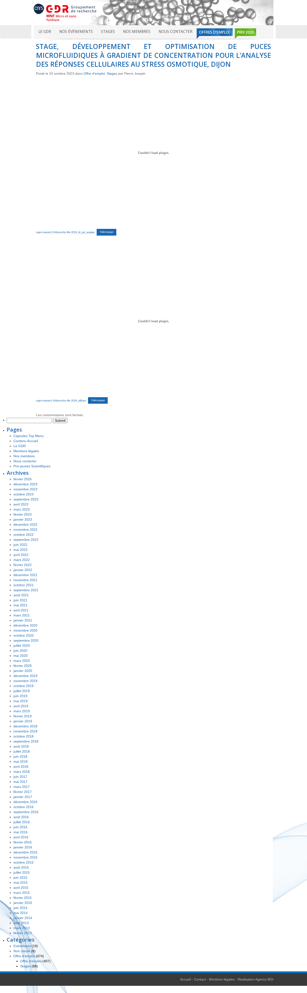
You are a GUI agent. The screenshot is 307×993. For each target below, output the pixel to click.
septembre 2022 (25, 540)
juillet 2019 (21, 691)
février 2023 (22, 514)
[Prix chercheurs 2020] (245, 33)
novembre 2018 (25, 731)
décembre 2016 (25, 802)
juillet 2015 (21, 872)
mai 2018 (20, 761)
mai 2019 (20, 701)
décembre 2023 (25, 484)
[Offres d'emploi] (215, 33)
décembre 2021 (25, 575)
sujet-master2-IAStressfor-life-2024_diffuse (61, 400)
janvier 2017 (22, 797)
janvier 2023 (22, 519)
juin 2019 (20, 696)
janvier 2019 (22, 721)
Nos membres (136, 31)
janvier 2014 (22, 918)
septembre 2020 (25, 640)
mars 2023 (21, 509)
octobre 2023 (23, 494)
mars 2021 (21, 615)
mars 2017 (21, 787)
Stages (108, 31)
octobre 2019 (23, 686)
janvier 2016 (22, 847)
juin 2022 (20, 545)
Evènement (22, 946)
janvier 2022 (22, 570)
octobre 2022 (23, 534)
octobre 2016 (23, 807)
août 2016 (21, 817)
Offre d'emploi (94, 73)
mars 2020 (21, 661)
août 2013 (21, 923)
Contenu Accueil (25, 441)
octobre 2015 (23, 862)
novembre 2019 (25, 681)
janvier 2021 (22, 620)
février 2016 (22, 842)
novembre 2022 (25, 529)
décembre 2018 (25, 726)
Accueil (185, 979)
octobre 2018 (23, 736)
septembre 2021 (25, 590)
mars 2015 (21, 893)
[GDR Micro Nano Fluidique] (65, 12)
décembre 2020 (25, 625)
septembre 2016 (25, 812)
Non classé (21, 951)
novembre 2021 (25, 580)
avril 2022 (20, 555)
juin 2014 (20, 908)
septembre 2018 (25, 741)
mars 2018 (21, 772)
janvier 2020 (22, 671)
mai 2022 (20, 550)
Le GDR (44, 31)
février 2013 (22, 933)
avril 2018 (20, 766)
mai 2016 (20, 832)
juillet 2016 (21, 822)
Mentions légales (26, 451)
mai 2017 (20, 782)
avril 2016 (20, 837)
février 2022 (22, 565)
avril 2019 (20, 706)
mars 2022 (21, 560)
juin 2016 (20, 827)
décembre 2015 (25, 852)
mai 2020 (20, 656)
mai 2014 (20, 913)
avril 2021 (20, 610)
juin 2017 (20, 777)
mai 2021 (20, 605)
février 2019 (22, 716)
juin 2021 (20, 600)
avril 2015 (20, 887)
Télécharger (107, 232)
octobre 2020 (23, 635)
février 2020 (22, 666)
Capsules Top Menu (28, 436)
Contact (200, 979)
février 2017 (22, 792)
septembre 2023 (25, 499)
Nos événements (76, 31)
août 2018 (21, 746)
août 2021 (21, 595)
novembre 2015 (25, 857)
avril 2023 (20, 504)
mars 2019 (21, 711)
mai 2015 (20, 882)
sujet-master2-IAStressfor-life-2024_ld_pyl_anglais (65, 232)
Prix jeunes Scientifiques (31, 466)
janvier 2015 (22, 903)
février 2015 (22, 898)
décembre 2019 (25, 676)
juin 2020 (20, 650)
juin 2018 (20, 756)
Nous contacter (175, 31)
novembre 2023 (25, 489)
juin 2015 (20, 877)
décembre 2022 (25, 524)
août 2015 (21, 867)
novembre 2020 (25, 630)
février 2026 (22, 479)
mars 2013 (21, 928)
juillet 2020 (21, 645)
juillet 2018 (21, 751)
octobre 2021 (23, 585)
